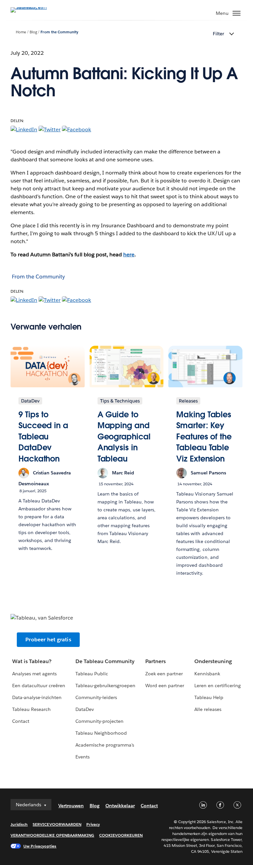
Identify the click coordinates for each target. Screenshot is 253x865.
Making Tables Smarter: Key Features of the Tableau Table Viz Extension (204, 436)
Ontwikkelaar (120, 806)
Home (21, 32)
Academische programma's (104, 745)
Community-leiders (96, 697)
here (128, 254)
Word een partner (164, 686)
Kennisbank (207, 674)
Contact (20, 721)
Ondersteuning (213, 661)
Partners (155, 661)
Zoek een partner (164, 674)
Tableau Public (91, 674)
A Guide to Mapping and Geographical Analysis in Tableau (124, 436)
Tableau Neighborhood (101, 733)
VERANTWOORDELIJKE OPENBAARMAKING (52, 835)
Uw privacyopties (39, 846)
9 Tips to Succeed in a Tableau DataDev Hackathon (43, 436)
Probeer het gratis (48, 639)
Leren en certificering (217, 686)
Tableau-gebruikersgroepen (105, 686)
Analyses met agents (34, 674)
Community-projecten (99, 721)
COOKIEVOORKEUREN (121, 835)
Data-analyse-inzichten (37, 697)
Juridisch (19, 824)
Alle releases (207, 709)
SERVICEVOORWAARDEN (57, 824)
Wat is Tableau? (31, 661)
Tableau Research (31, 709)
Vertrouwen (71, 806)
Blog (33, 32)
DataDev (84, 709)
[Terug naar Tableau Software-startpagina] (34, 7)
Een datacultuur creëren (38, 686)
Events (82, 757)
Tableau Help (208, 697)
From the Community (59, 32)
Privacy (93, 824)
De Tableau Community (104, 661)
